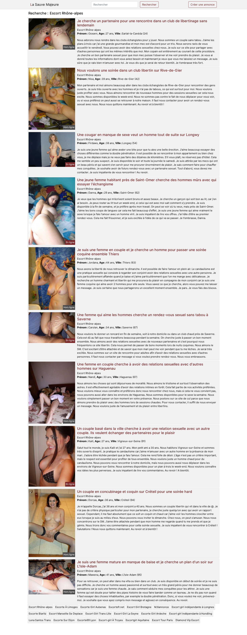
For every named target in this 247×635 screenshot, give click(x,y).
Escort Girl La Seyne (126, 613)
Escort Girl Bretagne (139, 607)
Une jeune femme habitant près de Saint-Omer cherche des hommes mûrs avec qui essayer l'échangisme (146, 182)
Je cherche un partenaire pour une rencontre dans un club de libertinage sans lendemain (142, 23)
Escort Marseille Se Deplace (66, 613)
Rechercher (149, 4)
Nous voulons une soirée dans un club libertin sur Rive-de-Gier (129, 70)
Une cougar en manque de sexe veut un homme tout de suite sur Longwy (138, 135)
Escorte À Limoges (66, 607)
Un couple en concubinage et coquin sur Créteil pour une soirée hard (134, 491)
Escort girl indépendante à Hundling (190, 613)
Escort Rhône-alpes (40, 607)
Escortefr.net (116, 607)
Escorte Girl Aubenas (93, 607)
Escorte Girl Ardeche (153, 613)
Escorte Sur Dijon (64, 620)
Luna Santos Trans (40, 620)
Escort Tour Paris (162, 620)
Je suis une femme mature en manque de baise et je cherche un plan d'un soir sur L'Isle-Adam (145, 564)
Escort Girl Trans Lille (98, 613)
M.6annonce (161, 607)
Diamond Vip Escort (187, 620)
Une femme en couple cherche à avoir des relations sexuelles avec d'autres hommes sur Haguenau (140, 366)
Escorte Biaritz (37, 613)
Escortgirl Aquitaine (137, 620)
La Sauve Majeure (44, 5)
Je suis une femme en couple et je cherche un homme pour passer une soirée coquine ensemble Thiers (141, 252)
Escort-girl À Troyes (111, 620)
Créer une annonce (203, 4)
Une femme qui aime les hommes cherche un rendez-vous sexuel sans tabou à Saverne (142, 317)
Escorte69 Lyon (86, 620)
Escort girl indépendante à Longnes (193, 607)
